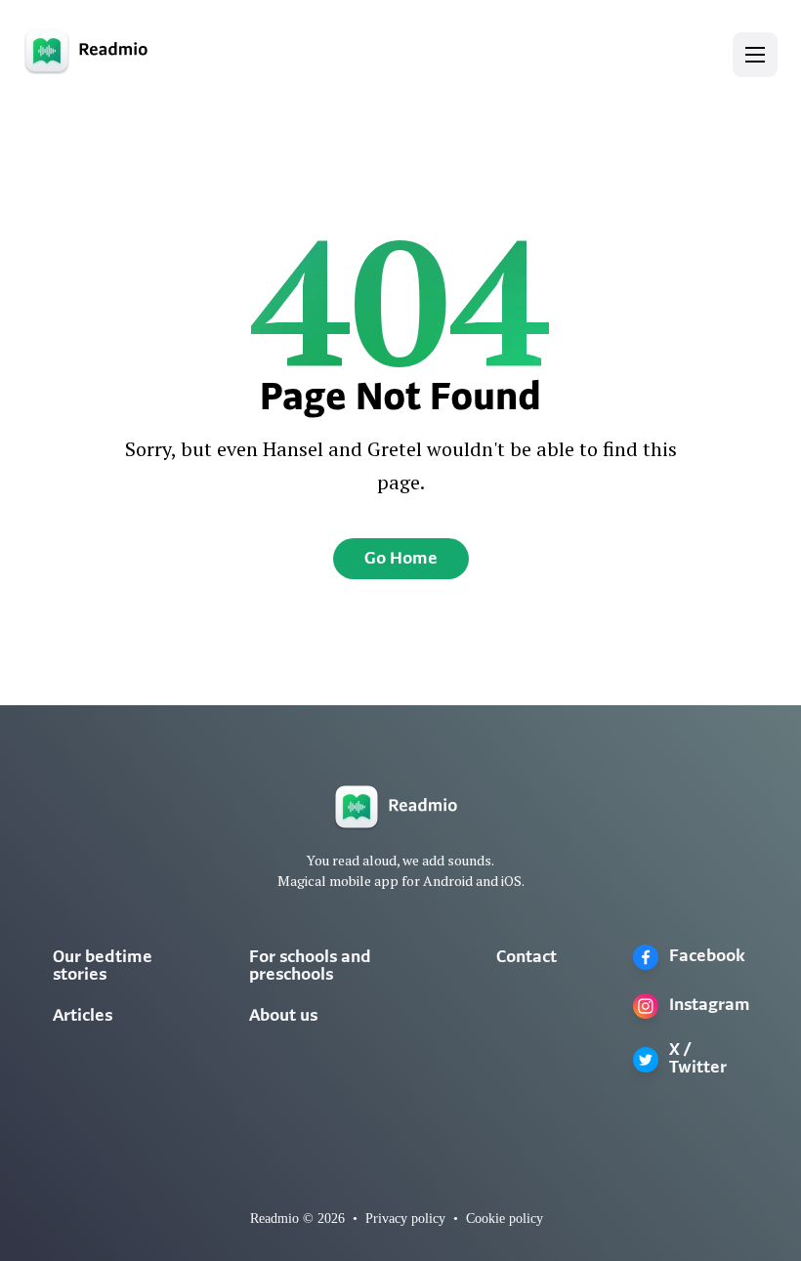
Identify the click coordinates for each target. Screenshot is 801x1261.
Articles (82, 1017)
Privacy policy (405, 1218)
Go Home (401, 559)
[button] (755, 54)
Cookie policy (504, 1218)
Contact (526, 958)
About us (283, 1017)
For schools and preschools (310, 967)
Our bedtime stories (102, 967)
